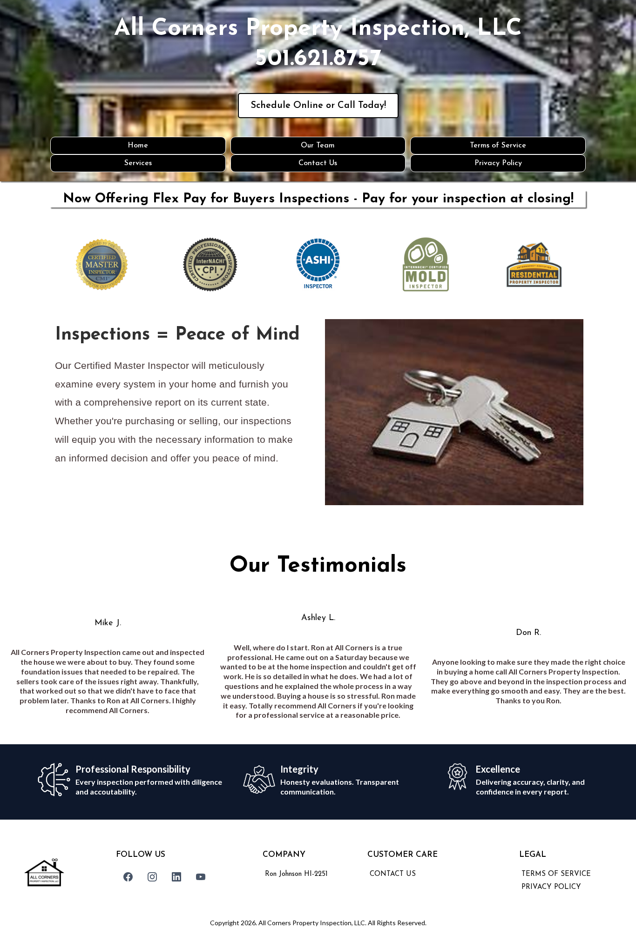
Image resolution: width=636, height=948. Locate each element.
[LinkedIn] (176, 877)
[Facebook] (128, 877)
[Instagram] (152, 877)
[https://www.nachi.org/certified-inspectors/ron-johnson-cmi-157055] (210, 264)
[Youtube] (201, 877)
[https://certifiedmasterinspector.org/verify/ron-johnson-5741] (102, 265)
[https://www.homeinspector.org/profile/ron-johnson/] (318, 264)
